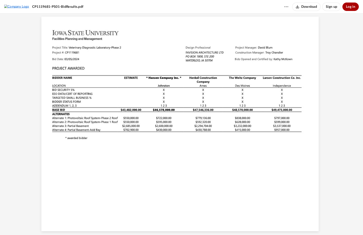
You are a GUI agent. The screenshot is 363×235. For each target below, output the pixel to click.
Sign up (331, 6)
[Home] (16, 6)
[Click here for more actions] (286, 7)
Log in (350, 6)
